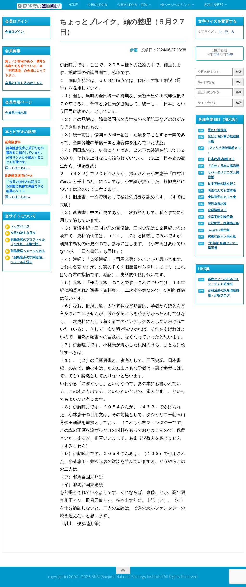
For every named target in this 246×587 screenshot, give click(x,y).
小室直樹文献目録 (220, 216)
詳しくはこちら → (18, 168)
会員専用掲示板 (16, 112)
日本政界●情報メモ (221, 159)
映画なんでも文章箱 (222, 190)
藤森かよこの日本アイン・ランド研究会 (223, 281)
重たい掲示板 (217, 130)
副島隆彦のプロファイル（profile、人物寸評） (28, 242)
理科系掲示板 (217, 203)
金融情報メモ (217, 210)
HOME (73, 5)
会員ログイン (14, 31)
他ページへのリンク (175, 5)
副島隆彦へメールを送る (28, 251)
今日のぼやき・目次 (132, 5)
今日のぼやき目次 (23, 233)
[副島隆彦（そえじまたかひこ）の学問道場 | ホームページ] (39, 6)
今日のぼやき (97, 5)
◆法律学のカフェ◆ (222, 197)
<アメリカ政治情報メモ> (224, 150)
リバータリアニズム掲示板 (223, 174)
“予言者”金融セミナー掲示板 (223, 245)
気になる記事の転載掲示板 (223, 139)
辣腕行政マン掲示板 (222, 236)
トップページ (20, 226)
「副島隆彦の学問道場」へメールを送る (28, 259)
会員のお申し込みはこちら (24, 83)
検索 (238, 71)
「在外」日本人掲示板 (223, 166)
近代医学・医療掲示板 (223, 223)
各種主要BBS (213, 5)
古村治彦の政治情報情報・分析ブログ (223, 293)
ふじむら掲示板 (219, 230)
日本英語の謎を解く (222, 183)
